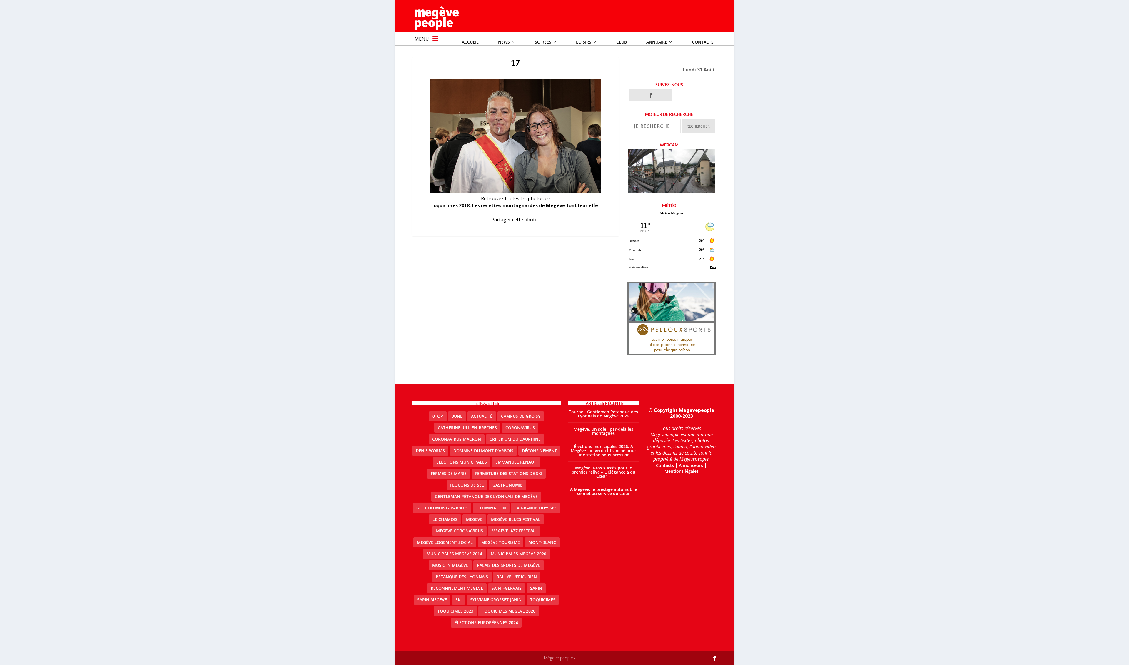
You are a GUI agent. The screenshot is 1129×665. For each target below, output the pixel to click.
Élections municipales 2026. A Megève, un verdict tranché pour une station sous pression (603, 450)
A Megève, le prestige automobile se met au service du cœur (603, 491)
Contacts (703, 42)
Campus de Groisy (520, 416)
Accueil (470, 42)
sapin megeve (432, 599)
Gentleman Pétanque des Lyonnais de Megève (486, 496)
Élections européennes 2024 (486, 622)
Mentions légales (681, 471)
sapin (536, 588)
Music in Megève (450, 565)
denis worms (430, 450)
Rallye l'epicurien (517, 576)
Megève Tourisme (500, 542)
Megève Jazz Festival (514, 531)
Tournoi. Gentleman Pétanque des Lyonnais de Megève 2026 (603, 414)
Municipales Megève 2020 (518, 554)
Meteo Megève (672, 213)
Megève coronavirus (459, 531)
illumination (491, 508)
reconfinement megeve (457, 588)
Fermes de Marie (449, 473)
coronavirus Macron (456, 439)
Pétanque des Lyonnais (462, 576)
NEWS (504, 42)
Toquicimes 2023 (455, 611)
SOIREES (543, 42)
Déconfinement (539, 450)
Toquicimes (542, 599)
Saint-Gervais (507, 588)
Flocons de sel (467, 485)
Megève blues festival (515, 519)
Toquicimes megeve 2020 (508, 611)
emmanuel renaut (515, 462)
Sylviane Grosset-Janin (496, 599)
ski (458, 599)
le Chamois (444, 519)
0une (457, 416)
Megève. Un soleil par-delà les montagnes (603, 431)
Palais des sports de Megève (508, 565)
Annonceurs (691, 465)
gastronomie (507, 485)
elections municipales (461, 462)
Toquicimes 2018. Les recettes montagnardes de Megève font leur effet (515, 205)
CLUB (621, 42)
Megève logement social (445, 542)
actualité (481, 416)
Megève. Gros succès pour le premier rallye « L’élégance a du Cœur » (603, 472)
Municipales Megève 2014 (454, 554)
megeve (474, 519)
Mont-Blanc (542, 542)
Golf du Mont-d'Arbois (442, 508)
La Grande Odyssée (536, 508)
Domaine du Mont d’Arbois (483, 450)
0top (437, 416)
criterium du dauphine (515, 439)
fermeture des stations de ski (508, 473)
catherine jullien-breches (467, 427)
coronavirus (520, 427)
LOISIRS (583, 42)
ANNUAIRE (656, 42)
